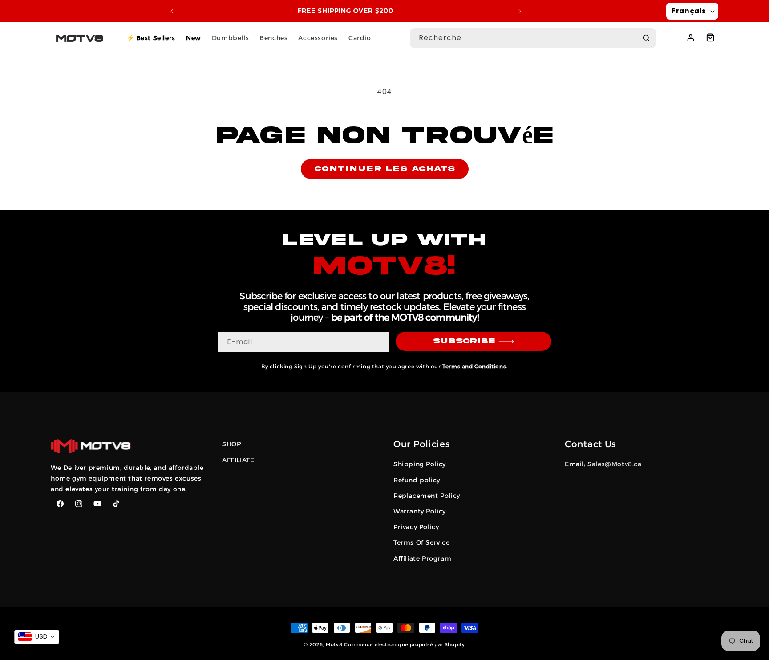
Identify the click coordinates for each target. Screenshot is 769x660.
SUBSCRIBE (464, 341)
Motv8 (334, 644)
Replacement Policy (426, 496)
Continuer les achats (384, 168)
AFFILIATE (238, 460)
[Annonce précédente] (172, 11)
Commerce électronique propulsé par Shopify (404, 644)
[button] (710, 37)
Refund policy (416, 480)
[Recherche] (646, 38)
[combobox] (533, 38)
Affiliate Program (422, 558)
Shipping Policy (419, 464)
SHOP (231, 444)
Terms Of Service (421, 542)
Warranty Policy (419, 511)
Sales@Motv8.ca (614, 464)
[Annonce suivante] (520, 11)
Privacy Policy (416, 527)
